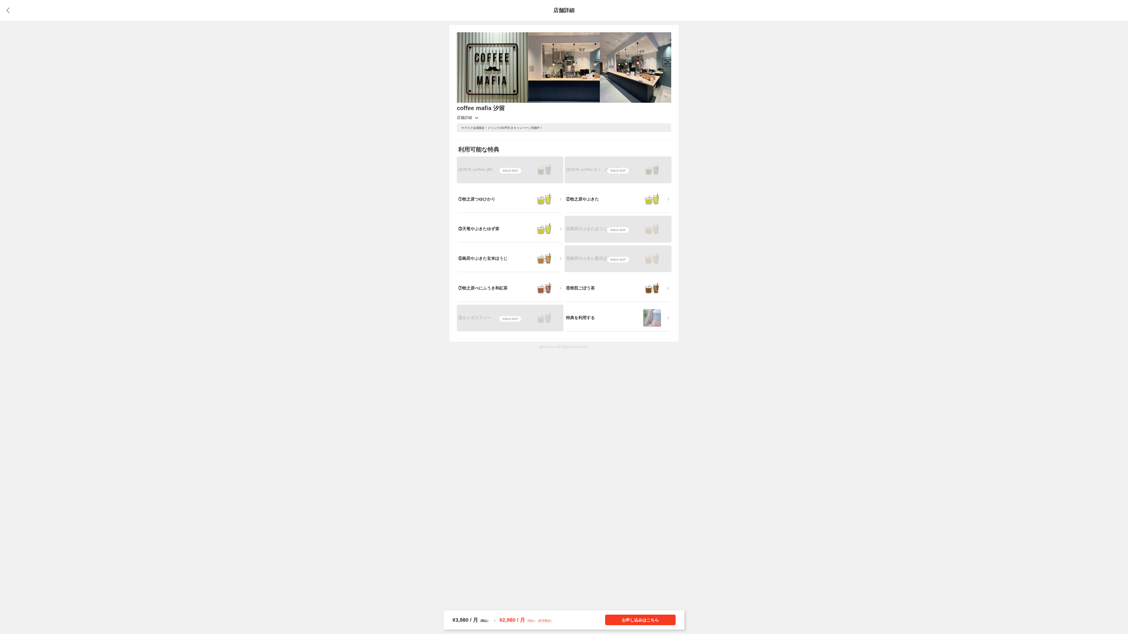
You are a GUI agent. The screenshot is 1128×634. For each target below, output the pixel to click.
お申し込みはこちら (640, 620)
